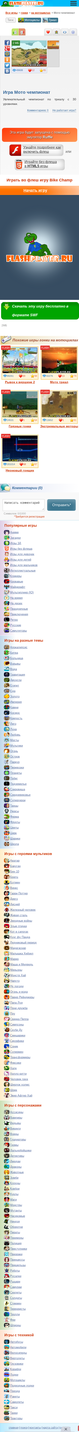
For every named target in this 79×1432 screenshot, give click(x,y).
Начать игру (35, 190)
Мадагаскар (18, 948)
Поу (12, 1013)
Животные (17, 1172)
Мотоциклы (32, 20)
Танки (14, 1413)
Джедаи (15, 1161)
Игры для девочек (22, 554)
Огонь (14, 751)
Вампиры (16, 1117)
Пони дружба (18, 1008)
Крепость (16, 718)
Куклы (14, 1194)
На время (16, 598)
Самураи (16, 1287)
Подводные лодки (22, 1385)
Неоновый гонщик (20, 470)
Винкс (14, 888)
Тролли (15, 1314)
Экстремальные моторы (59, 426)
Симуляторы (18, 630)
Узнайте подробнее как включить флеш (42, 149)
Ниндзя (15, 1221)
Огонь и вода (19, 991)
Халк (13, 1068)
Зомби (14, 1177)
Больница (16, 658)
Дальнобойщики (20, 1150)
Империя (16, 702)
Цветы (14, 827)
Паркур (15, 762)
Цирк (13, 833)
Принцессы (17, 1259)
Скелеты (16, 1292)
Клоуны (15, 1183)
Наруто (15, 980)
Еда (12, 691)
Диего (14, 898)
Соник (14, 1046)
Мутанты (16, 1210)
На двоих (16, 603)
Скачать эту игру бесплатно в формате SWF (40, 310)
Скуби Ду (16, 1030)
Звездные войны (21, 920)
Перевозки (17, 767)
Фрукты (15, 822)
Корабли (15, 1369)
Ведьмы (15, 1123)
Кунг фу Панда (20, 937)
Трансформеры (20, 1057)
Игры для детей (20, 559)
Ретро (14, 619)
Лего (13, 723)
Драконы (16, 1166)
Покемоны (16, 1237)
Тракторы (16, 1418)
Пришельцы (18, 1265)
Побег (14, 778)
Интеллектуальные (23, 570)
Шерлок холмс (20, 1084)
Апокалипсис (18, 647)
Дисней (15, 904)
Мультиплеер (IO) (22, 592)
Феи (12, 1319)
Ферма (14, 816)
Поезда (15, 1391)
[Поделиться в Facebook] (7, 42)
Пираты (15, 1232)
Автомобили (18, 1347)
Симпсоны (17, 1024)
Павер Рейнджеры (22, 997)
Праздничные (19, 608)
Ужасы (14, 811)
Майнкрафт (17, 587)
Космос (15, 712)
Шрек (13, 1090)
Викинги (15, 1128)
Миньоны (16, 969)
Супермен (16, 1051)
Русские (15, 625)
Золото (15, 696)
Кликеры (16, 576)
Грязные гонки (20, 426)
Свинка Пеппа (19, 1019)
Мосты (14, 740)
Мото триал (59, 382)
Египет (14, 685)
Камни (14, 707)
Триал (53, 20)
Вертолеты (17, 1358)
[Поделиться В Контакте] (7, 71)
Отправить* (61, 505)
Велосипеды (18, 1352)
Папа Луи (16, 1002)
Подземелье (18, 784)
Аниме (14, 532)
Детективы (17, 1155)
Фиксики (15, 1062)
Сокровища (17, 789)
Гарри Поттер (19, 893)
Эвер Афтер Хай (21, 1095)
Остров (15, 756)
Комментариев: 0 (37, 110)
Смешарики (17, 1035)
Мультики (16, 745)
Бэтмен (15, 882)
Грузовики (16, 1363)
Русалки (15, 1276)
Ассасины (16, 1112)
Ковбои (15, 1188)
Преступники (18, 1248)
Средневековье (20, 794)
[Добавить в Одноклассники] (7, 59)
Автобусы (16, 1341)
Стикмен (15, 1303)
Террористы (18, 1308)
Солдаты (16, 1298)
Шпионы (15, 1325)
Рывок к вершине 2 (20, 382)
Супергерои (17, 800)
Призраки (16, 1254)
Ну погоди (16, 986)
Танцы (14, 805)
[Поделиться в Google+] (7, 48)
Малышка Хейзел (21, 953)
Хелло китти (18, 1073)
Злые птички (18, 926)
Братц (14, 877)
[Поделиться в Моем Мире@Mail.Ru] (7, 54)
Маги (13, 1199)
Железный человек (23, 909)
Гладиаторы (18, 1139)
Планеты (16, 773)
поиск (24, 1427)
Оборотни (16, 1227)
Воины (14, 1134)
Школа (14, 844)
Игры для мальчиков (24, 565)
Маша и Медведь (21, 964)
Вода (13, 669)
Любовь (15, 734)
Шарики (15, 838)
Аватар (15, 860)
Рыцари (15, 1281)
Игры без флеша (21, 548)
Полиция (16, 1243)
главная (14, 1427)
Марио (14, 959)
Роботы (15, 1270)
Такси (14, 1407)
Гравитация (17, 674)
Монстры (16, 1205)
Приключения (19, 614)
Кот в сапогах (19, 931)
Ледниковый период (23, 942)
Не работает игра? (64, 110)
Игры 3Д (15, 543)
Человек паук (19, 1079)
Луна (13, 729)
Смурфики (17, 1041)
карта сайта (50, 1427)
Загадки (15, 537)
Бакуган (15, 866)
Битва (14, 652)
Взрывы (15, 663)
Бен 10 (14, 871)
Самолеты (17, 1402)
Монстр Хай (18, 975)
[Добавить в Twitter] (7, 65)
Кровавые (16, 581)
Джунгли (16, 680)
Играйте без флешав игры (41, 164)
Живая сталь (18, 915)
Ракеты (15, 1396)
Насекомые (17, 1216)
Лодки (14, 1374)
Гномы (14, 1145)
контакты (35, 1427)
